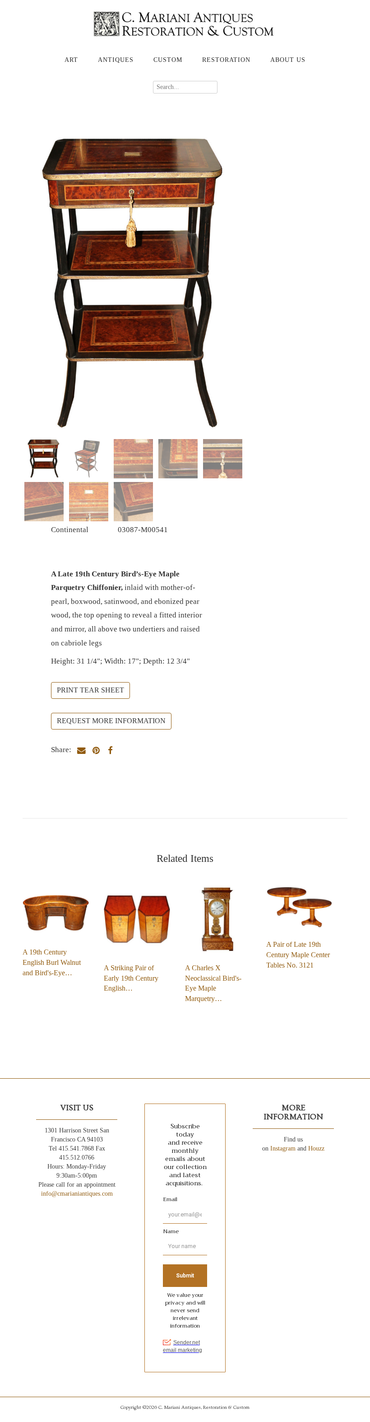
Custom (167, 59)
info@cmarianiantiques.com (77, 1193)
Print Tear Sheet (90, 690)
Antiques (116, 59)
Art (71, 59)
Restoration (226, 59)
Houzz (316, 1148)
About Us (287, 59)
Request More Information (111, 721)
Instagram (283, 1148)
